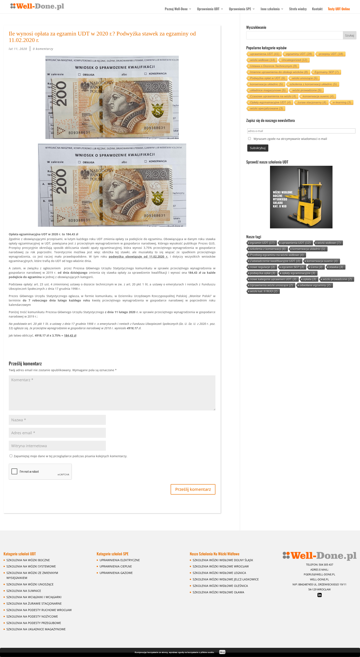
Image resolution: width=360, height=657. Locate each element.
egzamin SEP (293, 267)
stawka (336, 267)
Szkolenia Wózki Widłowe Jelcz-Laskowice (226, 579)
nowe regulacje (262, 267)
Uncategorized (294, 60)
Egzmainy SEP (327, 72)
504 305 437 (326, 564)
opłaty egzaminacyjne (298, 273)
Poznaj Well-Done (176, 9)
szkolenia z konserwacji (268, 249)
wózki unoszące (305, 78)
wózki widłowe (262, 60)
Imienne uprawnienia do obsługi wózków (279, 72)
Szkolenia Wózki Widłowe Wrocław (221, 566)
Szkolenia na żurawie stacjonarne (34, 603)
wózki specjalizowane (266, 108)
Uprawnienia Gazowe (116, 573)
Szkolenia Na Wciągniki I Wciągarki (33, 597)
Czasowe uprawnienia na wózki (273, 96)
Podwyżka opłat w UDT (267, 78)
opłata (309, 279)
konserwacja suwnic (318, 96)
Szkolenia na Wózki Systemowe (31, 566)
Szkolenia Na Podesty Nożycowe (32, 616)
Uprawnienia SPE (240, 9)
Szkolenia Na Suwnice (23, 591)
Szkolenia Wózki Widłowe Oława (218, 592)
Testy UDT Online (339, 9)
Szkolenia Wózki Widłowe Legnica (219, 573)
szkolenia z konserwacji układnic (313, 84)
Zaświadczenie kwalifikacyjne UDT (275, 261)
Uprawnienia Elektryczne (120, 560)
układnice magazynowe (268, 90)
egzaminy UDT (299, 54)
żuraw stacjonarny (312, 102)
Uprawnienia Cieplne (116, 566)
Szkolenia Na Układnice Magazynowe (36, 629)
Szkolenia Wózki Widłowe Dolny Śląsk (223, 560)
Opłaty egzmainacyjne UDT (270, 102)
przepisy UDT (331, 54)
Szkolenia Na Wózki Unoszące (30, 584)
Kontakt (317, 9)
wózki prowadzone (306, 90)
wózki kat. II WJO (264, 291)
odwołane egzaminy (315, 285)
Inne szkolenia (270, 9)
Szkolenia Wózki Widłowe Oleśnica (220, 586)
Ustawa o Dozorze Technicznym (273, 66)
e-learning (342, 102)
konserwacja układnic (266, 84)
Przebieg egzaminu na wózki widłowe (277, 255)
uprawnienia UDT (264, 54)
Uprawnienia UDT (208, 9)
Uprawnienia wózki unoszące (271, 285)
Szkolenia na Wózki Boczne (28, 560)
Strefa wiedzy (298, 9)
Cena (316, 267)
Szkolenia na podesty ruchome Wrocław (39, 610)
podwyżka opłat (262, 273)
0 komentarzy (43, 49)
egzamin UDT (262, 242)
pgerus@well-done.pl (319, 574)
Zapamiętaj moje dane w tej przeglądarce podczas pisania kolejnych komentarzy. (70, 456)
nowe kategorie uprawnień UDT (273, 279)
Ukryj (222, 652)
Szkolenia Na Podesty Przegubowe (33, 623)
